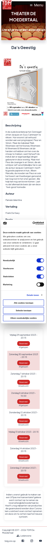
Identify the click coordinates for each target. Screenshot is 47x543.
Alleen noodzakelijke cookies (23, 318)
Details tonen (33, 295)
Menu (38, 5)
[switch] (40, 268)
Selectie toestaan (23, 310)
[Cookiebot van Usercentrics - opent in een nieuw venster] (33, 223)
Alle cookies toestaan (23, 303)
